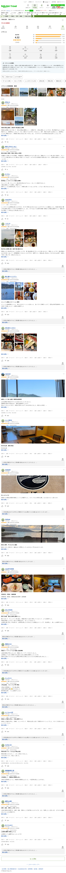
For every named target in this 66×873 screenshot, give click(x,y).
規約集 (35, 869)
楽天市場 (54, 1)
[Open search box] (3, 77)
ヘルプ (25, 1)
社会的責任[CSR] (22, 869)
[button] (5, 92)
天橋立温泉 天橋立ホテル (8, 19)
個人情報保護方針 (12, 869)
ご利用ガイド (31, 1)
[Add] (63, 20)
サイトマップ (38, 1)
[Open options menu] (64, 102)
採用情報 (30, 869)
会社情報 (4, 869)
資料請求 (41, 869)
